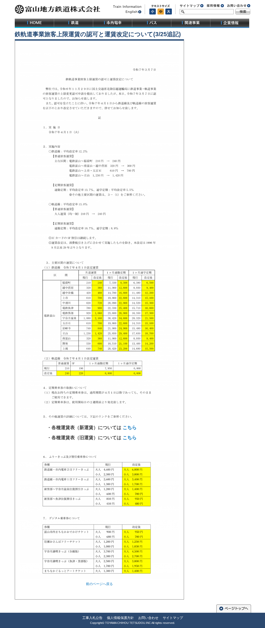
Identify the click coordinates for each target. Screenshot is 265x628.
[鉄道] (73, 23)
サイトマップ (173, 618)
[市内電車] (112, 23)
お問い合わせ (148, 618)
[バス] (151, 23)
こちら (130, 427)
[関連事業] (190, 23)
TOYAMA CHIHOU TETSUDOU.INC (128, 622)
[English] (126, 11)
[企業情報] (229, 23)
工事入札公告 (92, 618)
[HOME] (34, 23)
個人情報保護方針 (120, 618)
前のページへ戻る (99, 584)
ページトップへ (233, 608)
